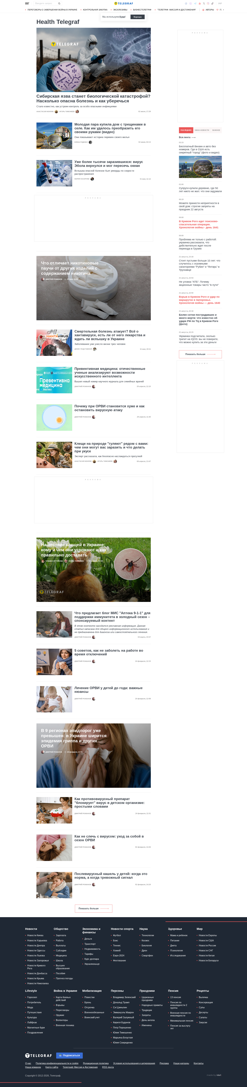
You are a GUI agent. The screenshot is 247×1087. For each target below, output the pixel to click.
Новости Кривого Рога (36, 967)
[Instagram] (208, 3)
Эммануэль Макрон (123, 1012)
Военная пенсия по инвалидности (180, 1014)
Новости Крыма (35, 978)
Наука (144, 929)
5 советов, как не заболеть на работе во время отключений (108, 652)
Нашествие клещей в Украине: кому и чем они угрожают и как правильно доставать (73, 549)
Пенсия (173, 990)
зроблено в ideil (214, 1075)
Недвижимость (92, 949)
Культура (32, 1017)
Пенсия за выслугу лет (180, 1027)
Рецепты (203, 990)
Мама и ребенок (178, 935)
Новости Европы (208, 935)
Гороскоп (32, 997)
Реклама (164, 1063)
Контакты (199, 1063)
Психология (176, 950)
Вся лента (184, 137)
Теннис (117, 945)
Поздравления (35, 1033)
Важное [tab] (216, 130)
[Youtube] (200, 3)
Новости (31, 929)
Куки (122, 17)
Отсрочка (89, 1007)
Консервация (206, 1002)
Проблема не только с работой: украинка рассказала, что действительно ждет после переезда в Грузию (198, 244)
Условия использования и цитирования (134, 1063)
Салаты (203, 1017)
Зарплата (61, 935)
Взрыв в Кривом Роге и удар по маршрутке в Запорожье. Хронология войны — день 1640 (199, 300)
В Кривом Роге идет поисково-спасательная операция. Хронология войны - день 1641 (198, 224)
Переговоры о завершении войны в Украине (52, 10)
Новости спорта (122, 929)
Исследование (178, 955)
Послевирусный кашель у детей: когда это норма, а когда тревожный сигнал (110, 876)
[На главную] (123, 3)
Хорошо (138, 17)
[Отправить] (59, 3)
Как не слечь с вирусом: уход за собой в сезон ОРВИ (109, 838)
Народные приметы (152, 1005)
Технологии (148, 935)
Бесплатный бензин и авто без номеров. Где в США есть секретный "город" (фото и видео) (199, 149)
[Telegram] (195, 3)
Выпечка (203, 997)
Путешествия (34, 1012)
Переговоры (62, 1010)
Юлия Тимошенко (122, 1033)
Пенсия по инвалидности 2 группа (178, 1005)
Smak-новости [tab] (202, 130)
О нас (28, 1063)
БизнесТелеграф (142, 10)
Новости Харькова (37, 940)
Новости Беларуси (209, 960)
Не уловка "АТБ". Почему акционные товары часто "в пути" (199, 284)
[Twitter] (204, 3)
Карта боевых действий (63, 998)
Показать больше (89, 908)
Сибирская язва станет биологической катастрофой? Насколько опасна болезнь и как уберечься (93, 98)
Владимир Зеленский (124, 997)
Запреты (146, 1015)
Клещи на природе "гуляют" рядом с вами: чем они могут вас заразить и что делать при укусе (111, 447)
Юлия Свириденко (123, 1043)
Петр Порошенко (122, 1028)
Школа (59, 960)
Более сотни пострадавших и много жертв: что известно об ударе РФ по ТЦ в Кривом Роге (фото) (198, 320)
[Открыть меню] (27, 3)
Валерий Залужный (123, 1017)
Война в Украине (65, 990)
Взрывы (60, 1005)
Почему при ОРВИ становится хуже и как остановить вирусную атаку (109, 408)
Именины (147, 1025)
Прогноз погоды (64, 978)
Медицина (61, 955)
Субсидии (61, 950)
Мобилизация (92, 990)
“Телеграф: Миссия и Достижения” (176, 10)
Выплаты (61, 945)
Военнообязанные (94, 1012)
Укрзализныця (91, 964)
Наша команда (33, 1067)
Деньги (88, 939)
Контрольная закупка (95, 10)
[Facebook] (186, 3)
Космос (145, 940)
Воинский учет (92, 1017)
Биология (147, 945)
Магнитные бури (36, 1028)
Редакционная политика (96, 1063)
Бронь (87, 1002)
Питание (174, 940)
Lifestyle (31, 990)
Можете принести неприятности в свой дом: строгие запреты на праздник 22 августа (199, 206)
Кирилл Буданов (121, 1022)
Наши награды (181, 1063)
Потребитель (34, 1002)
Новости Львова (36, 955)
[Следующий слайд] (223, 10)
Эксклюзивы (120, 10)
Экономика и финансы (91, 930)
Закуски (203, 1022)
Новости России (207, 945)
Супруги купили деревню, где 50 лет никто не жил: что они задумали (200, 190)
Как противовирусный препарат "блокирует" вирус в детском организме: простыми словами (109, 802)
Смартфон (147, 955)
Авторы (210, 10)
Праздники (147, 990)
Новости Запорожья (38, 960)
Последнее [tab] (186, 130)
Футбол (117, 935)
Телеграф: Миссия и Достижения (80, 1067)
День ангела (148, 1020)
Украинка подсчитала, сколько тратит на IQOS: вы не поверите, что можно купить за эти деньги (198, 339)
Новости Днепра (36, 945)
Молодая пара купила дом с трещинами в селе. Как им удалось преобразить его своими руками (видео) (110, 128)
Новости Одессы (36, 950)
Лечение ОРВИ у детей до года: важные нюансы (108, 690)
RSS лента (108, 1067)
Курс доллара (91, 959)
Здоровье (175, 929)
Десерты (203, 1012)
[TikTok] (212, 3)
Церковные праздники (148, 998)
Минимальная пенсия (181, 1021)
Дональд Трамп (121, 1002)
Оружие (60, 1015)
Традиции (147, 1010)
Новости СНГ (206, 950)
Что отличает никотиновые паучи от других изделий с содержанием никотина (70, 268)
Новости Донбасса (37, 973)
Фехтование (119, 960)
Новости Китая (207, 955)
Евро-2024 (118, 955)
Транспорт (90, 944)
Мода (30, 1007)
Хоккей (116, 950)
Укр (220, 3)
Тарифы (88, 954)
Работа (59, 940)
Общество (61, 929)
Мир (200, 929)
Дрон (144, 950)
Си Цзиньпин (120, 1007)
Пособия (60, 973)
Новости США (206, 940)
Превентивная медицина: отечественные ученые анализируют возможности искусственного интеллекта (109, 372)
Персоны (117, 990)
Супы (202, 1007)
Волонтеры (62, 1020)
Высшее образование (63, 967)
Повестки (89, 997)
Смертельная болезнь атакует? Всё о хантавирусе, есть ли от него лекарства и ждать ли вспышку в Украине (109, 335)
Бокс (115, 940)
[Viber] (190, 3)
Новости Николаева (38, 983)
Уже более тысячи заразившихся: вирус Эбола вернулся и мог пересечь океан (108, 164)
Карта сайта (51, 1067)
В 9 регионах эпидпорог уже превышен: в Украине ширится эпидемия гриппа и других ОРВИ (74, 738)
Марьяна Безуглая (123, 1038)
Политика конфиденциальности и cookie (57, 1063)
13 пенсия (175, 997)
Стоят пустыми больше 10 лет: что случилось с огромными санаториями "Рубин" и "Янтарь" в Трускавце (199, 265)
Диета (173, 945)
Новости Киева (35, 935)
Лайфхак (32, 1022)
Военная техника (65, 1025)
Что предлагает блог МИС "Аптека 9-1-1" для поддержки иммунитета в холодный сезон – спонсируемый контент (112, 617)
